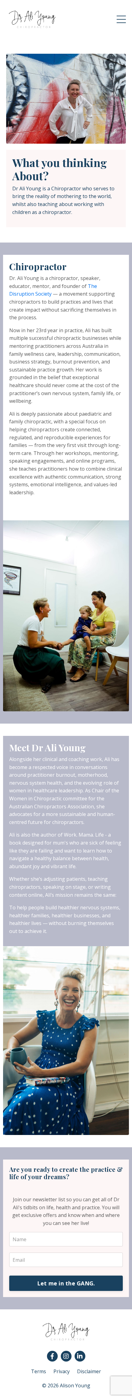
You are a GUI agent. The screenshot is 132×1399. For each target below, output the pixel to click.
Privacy (61, 1371)
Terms (38, 1371)
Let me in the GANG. (66, 1283)
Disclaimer (89, 1371)
